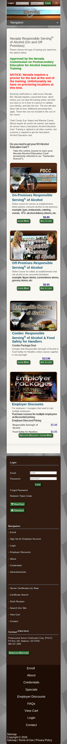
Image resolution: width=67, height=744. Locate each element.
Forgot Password (19, 490)
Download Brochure (19, 653)
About (13, 559)
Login (48, 3)
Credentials (16, 565)
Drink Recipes (17, 601)
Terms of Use (26, 740)
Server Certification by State (24, 588)
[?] (56, 3)
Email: (13, 473)
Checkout (18, 510)
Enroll (13, 532)
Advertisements (18, 572)
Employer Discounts (27, 404)
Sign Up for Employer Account (25, 539)
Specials (31, 689)
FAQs (31, 703)
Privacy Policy (44, 740)
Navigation (16, 22)
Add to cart (46, 221)
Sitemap (12, 734)
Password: (15, 478)
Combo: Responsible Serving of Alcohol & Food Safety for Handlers (33, 337)
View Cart (18, 504)
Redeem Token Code (21, 496)
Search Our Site (18, 608)
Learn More (23, 221)
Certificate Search (19, 594)
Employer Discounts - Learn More (36, 435)
